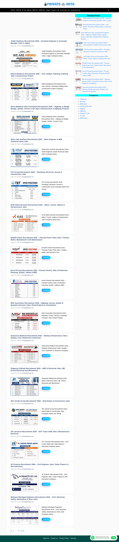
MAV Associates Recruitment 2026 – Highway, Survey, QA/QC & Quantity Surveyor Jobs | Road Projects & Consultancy (97, 81)
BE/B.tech (35, 10)
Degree (48, 10)
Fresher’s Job (55, 10)
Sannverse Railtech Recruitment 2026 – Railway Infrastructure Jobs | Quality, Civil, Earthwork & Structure (95, 89)
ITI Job (24, 10)
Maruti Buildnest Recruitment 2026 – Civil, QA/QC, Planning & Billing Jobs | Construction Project (97, 27)
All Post (13, 10)
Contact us (54, 538)
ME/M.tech (42, 10)
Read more (46, 61)
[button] (108, 10)
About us (46, 538)
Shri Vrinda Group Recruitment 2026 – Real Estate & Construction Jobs (40, 401)
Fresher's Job (84, 113)
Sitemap (73, 538)
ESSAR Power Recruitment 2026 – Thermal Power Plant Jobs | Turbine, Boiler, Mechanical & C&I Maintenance (96, 65)
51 (19, 531)
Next (23, 531)
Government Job (75, 10)
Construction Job (65, 10)
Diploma (29, 10)
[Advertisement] (40, 26)
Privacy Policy (64, 538)
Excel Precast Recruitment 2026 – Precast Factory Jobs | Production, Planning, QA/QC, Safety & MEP (96, 73)
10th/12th (18, 10)
